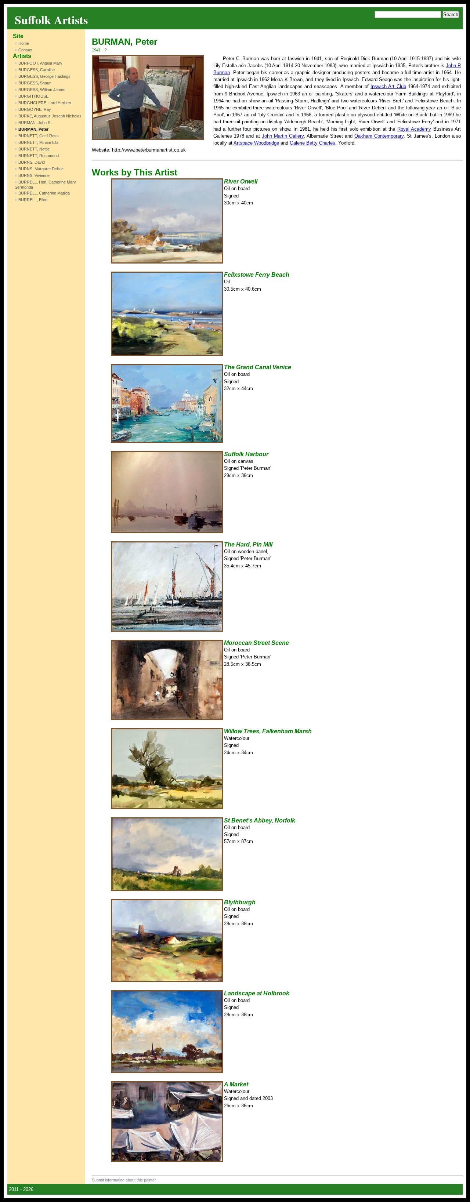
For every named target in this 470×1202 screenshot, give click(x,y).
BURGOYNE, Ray (34, 109)
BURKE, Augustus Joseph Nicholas (50, 116)
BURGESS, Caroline (36, 70)
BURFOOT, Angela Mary (40, 63)
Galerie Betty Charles (312, 143)
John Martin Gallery (283, 136)
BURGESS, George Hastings (44, 76)
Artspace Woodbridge (256, 143)
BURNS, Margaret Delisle (41, 169)
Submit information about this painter (124, 1180)
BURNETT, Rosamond (38, 155)
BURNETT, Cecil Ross (38, 136)
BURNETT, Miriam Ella (38, 142)
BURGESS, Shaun (34, 83)
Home (23, 43)
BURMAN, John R (34, 122)
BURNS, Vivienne (34, 175)
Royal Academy (414, 129)
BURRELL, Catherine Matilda (44, 193)
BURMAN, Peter (33, 129)
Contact (25, 50)
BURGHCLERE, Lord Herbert (44, 103)
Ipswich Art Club (388, 86)
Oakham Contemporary (379, 136)
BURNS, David (31, 162)
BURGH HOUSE (33, 96)
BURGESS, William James (41, 89)
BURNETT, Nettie (34, 149)
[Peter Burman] (148, 97)
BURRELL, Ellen (32, 199)
